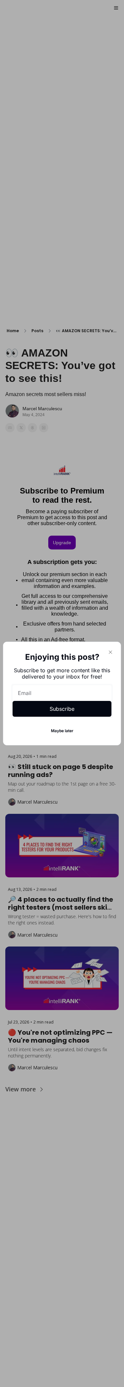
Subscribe (62, 709)
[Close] (110, 652)
